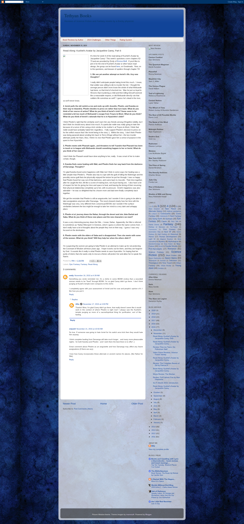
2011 (153, 437)
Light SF (152, 239)
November (158, 333)
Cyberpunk (163, 216)
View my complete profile (159, 449)
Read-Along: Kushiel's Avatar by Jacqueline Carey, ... (166, 343)
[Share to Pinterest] (100, 261)
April (156, 412)
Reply (71, 294)
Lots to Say (155, 504)
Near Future (168, 244)
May (155, 409)
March (156, 416)
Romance (172, 249)
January (157, 422)
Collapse (154, 213)
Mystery (162, 241)
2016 (153, 324)
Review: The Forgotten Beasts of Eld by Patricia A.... (166, 364)
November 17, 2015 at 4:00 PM (95, 304)
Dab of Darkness (158, 491)
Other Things (110, 40)
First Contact (169, 229)
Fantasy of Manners (157, 227)
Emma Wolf (122, 61)
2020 (153, 310)
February (157, 419)
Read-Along (93, 264)
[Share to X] (95, 261)
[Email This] (90, 261)
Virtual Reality (166, 266)
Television (173, 260)
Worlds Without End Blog (162, 485)
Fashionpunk (153, 229)
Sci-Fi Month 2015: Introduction (165, 383)
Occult (160, 246)
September (158, 396)
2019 (153, 314)
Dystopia (168, 219)
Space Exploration (155, 258)
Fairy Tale (174, 221)
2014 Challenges (94, 40)
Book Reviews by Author (73, 40)
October (157, 392)
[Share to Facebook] (98, 261)
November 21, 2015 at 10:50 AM (90, 329)
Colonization (166, 214)
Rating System (126, 40)
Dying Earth (157, 219)
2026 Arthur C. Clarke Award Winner (164, 487)
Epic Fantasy (74, 264)
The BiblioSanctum (159, 471)
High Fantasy (162, 234)
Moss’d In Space (157, 481)
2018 (153, 317)
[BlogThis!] (93, 261)
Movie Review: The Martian (164, 374)
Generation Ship (155, 232)
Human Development (168, 237)
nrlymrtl (72, 329)
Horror (151, 237)
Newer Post (69, 403)
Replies (75, 299)
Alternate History (155, 211)
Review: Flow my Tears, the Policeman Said (164, 348)
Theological (153, 263)
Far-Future (174, 227)
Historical (174, 234)
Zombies (161, 268)
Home (103, 403)
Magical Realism (166, 239)
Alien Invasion (154, 209)
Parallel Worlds (171, 246)
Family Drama (154, 225)
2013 (153, 430)
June (156, 406)
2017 (153, 320)
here (118, 66)
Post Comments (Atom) (83, 409)
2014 (153, 427)
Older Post (137, 403)
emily (71, 275)
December (158, 330)
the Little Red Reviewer (161, 502)
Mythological (173, 241)
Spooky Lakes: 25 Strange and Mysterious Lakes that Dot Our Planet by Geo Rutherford (162, 495)
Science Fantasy (156, 252)
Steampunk (153, 260)
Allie (77, 304)
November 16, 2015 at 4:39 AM (87, 275)
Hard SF (167, 232)
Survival (163, 260)
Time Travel (167, 263)
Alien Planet (170, 209)
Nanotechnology (154, 244)
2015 (153, 327)
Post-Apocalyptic (155, 249)
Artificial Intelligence (174, 211)
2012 (153, 433)
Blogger (148, 514)
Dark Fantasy (175, 216)
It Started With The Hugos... (163, 479)
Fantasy (84, 264)
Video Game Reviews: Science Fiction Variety (165, 354)
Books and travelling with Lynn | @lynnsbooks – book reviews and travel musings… (164, 461)
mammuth (130, 514)
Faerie (164, 221)
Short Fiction (171, 255)
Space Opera (171, 258)
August (157, 399)
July (155, 402)
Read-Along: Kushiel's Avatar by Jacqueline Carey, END (166, 337)
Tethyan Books (77, 15)
